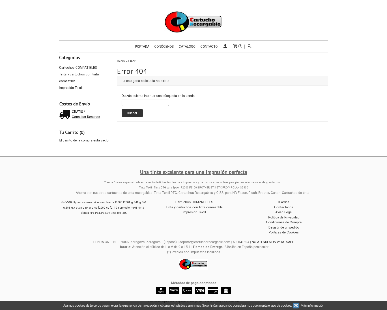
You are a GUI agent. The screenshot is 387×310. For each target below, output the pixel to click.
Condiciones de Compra (284, 222)
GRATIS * (79, 112)
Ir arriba (283, 202)
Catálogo (187, 47)
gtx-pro (80, 207)
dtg (75, 202)
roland (89, 207)
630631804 (241, 242)
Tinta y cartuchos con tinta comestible (79, 77)
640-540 (66, 202)
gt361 (142, 202)
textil (134, 207)
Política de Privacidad (283, 217)
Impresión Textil (70, 88)
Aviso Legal (283, 212)
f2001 (126, 202)
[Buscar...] (249, 46)
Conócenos (164, 47)
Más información (312, 306)
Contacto (209, 47)
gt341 (134, 202)
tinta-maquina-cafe (100, 213)
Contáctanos (283, 207)
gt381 (66, 207)
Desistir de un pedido (284, 227)
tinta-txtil (116, 212)
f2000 (118, 202)
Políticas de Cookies (284, 232)
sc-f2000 (99, 207)
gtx (73, 207)
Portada (142, 47)
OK (296, 306)
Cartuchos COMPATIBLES (78, 68)
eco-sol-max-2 (86, 202)
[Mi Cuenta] (225, 46)
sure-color (124, 207)
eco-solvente (105, 202)
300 (125, 212)
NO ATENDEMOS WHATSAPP (273, 242)
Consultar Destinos (86, 117)
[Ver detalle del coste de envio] (65, 115)
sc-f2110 (111, 207)
